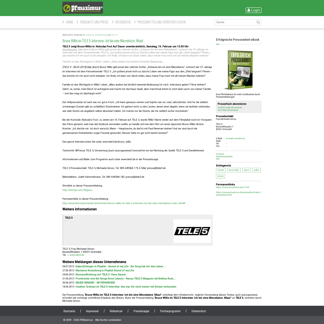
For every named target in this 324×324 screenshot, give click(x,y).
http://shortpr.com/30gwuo (77, 190)
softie (256, 170)
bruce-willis (234, 170)
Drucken (220, 154)
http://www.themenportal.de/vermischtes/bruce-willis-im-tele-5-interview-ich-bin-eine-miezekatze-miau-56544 (123, 203)
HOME (69, 21)
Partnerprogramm (170, 311)
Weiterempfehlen (224, 156)
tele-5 (246, 170)
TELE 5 (114, 35)
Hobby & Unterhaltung (96, 35)
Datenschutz (199, 311)
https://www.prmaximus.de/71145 (232, 187)
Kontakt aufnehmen (235, 138)
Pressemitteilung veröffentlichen (161, 21)
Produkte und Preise (94, 21)
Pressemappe (141, 311)
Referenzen (123, 21)
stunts (221, 176)
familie (221, 170)
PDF (218, 159)
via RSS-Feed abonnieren (230, 107)
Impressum (92, 311)
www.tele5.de (77, 254)
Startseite (69, 311)
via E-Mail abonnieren (228, 110)
